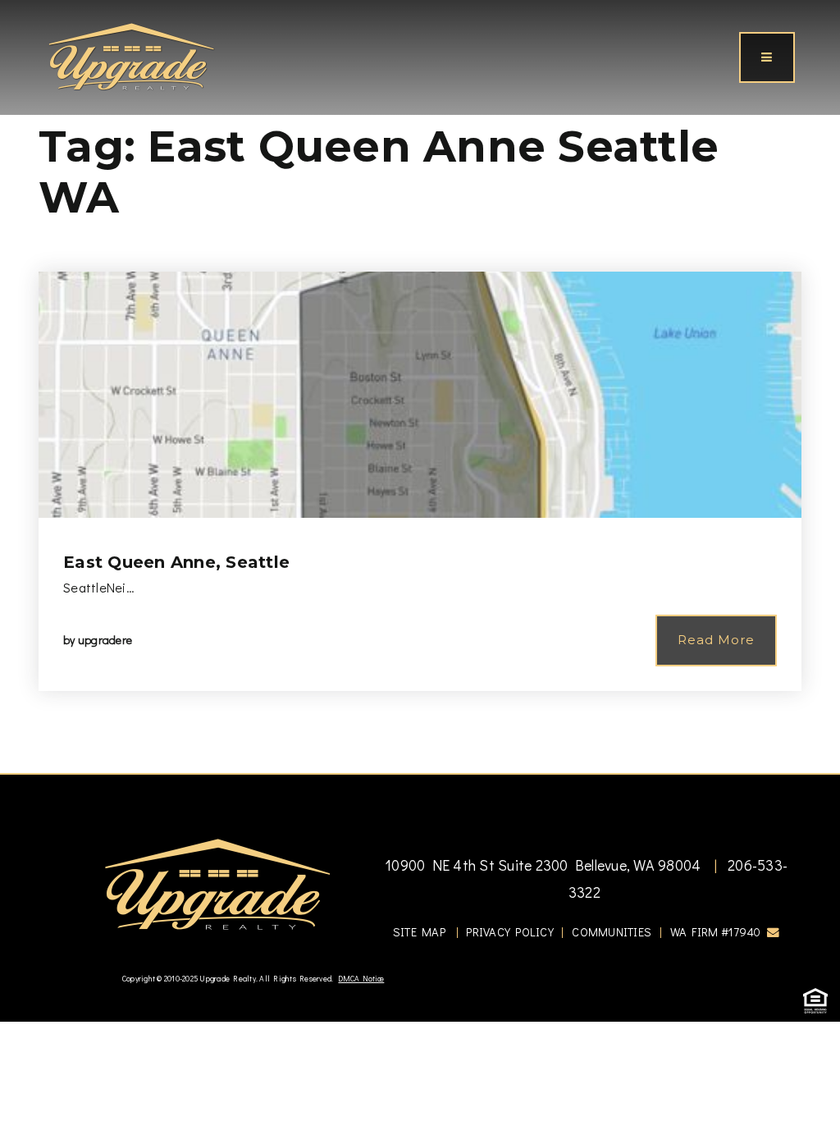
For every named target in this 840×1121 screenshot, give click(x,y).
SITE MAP (419, 932)
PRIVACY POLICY (510, 932)
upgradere (105, 639)
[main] (420, 386)
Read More (716, 639)
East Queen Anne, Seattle (176, 562)
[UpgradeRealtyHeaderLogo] (217, 883)
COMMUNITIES (611, 932)
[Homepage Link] (131, 55)
